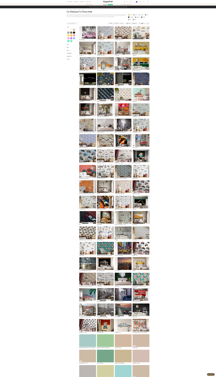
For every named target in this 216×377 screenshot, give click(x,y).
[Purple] (71, 38)
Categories (76, 1)
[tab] (111, 23)
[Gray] (68, 32)
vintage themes (111, 16)
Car (82, 9)
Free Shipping (89, 4)
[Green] (71, 41)
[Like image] (95, 27)
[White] (68, 30)
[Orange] (71, 35)
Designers (82, 1)
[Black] (74, 32)
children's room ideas (102, 16)
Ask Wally (212, 374)
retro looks (96, 16)
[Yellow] (68, 35)
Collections (88, 1)
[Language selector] (137, 2)
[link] (133, 37)
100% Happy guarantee (126, 4)
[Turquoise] (68, 41)
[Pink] (68, 38)
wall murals (70, 1)
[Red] (74, 35)
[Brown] (71, 32)
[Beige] (74, 30)
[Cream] (71, 30)
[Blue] (74, 38)
